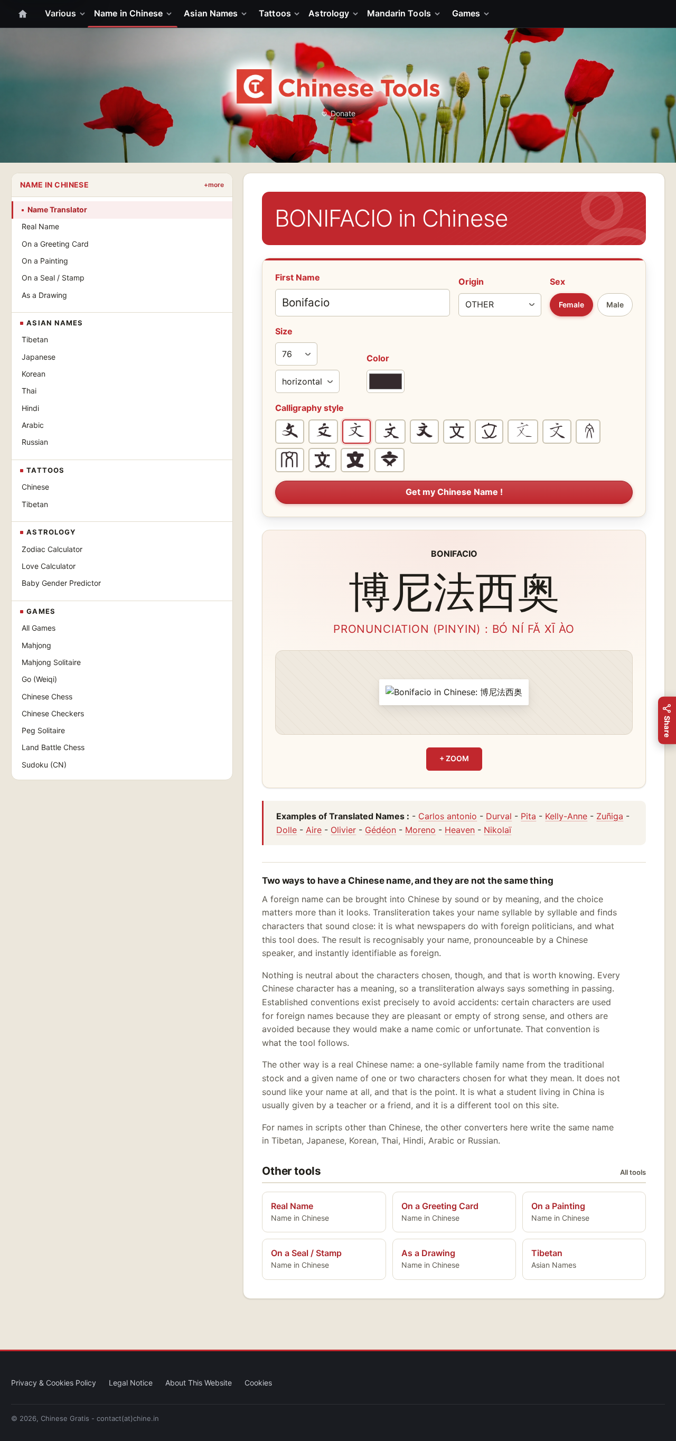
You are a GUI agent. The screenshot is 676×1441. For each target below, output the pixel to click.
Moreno (420, 830)
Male (615, 304)
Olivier (343, 830)
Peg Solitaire (43, 730)
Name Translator (57, 209)
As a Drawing (44, 295)
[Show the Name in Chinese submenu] (171, 13)
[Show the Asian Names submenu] (246, 13)
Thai (29, 390)
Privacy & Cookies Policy (53, 1382)
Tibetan (35, 339)
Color (378, 358)
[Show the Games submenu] (488, 13)
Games (466, 13)
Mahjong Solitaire (51, 662)
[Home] (22, 13)
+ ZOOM (454, 758)
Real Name (40, 226)
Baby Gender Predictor (61, 582)
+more (214, 185)
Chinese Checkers (53, 713)
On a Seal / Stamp (53, 277)
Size (284, 331)
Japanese (38, 356)
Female (571, 304)
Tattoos (275, 13)
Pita (528, 816)
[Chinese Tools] (338, 86)
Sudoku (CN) (44, 764)
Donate (343, 113)
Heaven (460, 830)
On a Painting (45, 260)
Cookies (258, 1382)
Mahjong (36, 645)
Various (61, 13)
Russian (35, 441)
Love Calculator (49, 566)
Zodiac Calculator (52, 549)
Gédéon (380, 830)
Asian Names (211, 13)
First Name (297, 277)
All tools (633, 1172)
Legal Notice (131, 1382)
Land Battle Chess (53, 747)
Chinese (35, 486)
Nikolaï (497, 830)
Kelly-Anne (566, 816)
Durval (499, 816)
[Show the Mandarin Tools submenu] (439, 13)
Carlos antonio (447, 816)
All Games (38, 627)
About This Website (198, 1382)
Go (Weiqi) (39, 679)
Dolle (286, 830)
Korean (33, 373)
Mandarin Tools (399, 13)
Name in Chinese (128, 13)
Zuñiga (609, 816)
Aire (314, 830)
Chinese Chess (47, 696)
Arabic (33, 424)
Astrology (328, 13)
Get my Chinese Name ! (454, 491)
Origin (471, 281)
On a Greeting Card (55, 243)
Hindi (30, 408)
